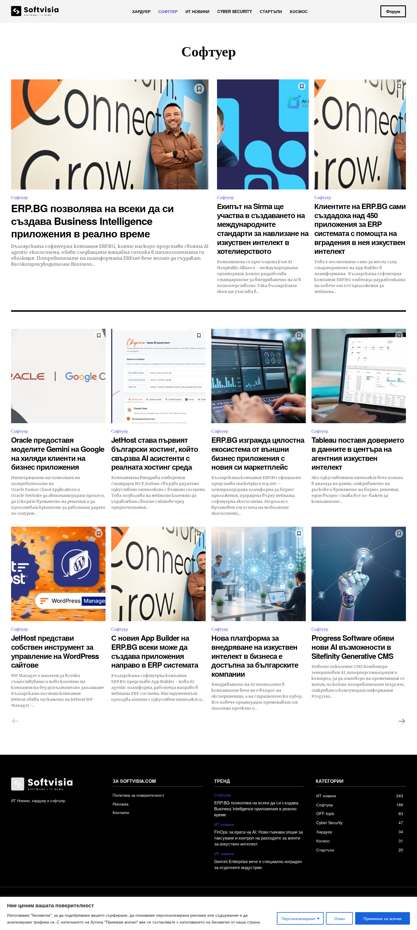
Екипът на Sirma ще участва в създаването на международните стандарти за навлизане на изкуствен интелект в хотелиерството (262, 228)
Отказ (339, 918)
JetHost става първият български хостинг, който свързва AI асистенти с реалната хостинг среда (154, 453)
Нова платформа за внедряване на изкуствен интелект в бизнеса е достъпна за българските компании (254, 655)
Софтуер (19, 198)
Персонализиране (298, 918)
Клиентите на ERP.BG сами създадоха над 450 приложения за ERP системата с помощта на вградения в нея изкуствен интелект (360, 228)
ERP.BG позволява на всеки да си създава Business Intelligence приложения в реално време (92, 221)
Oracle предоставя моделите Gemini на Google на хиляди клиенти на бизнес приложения (57, 453)
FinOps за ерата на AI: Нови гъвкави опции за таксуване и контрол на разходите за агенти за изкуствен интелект (258, 838)
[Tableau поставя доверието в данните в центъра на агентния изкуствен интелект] (358, 376)
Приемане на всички (382, 918)
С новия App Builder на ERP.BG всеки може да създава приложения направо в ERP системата (154, 651)
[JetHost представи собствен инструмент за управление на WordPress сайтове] (58, 574)
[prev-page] (15, 721)
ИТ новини (224, 824)
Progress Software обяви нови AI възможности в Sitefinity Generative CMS (352, 646)
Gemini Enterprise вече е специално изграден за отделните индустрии (258, 864)
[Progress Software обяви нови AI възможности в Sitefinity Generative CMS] (358, 574)
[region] (208, 913)
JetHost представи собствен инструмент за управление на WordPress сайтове (55, 651)
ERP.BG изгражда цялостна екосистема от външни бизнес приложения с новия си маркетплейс (257, 453)
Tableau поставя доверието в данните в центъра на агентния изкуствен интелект (357, 453)
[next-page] (401, 721)
